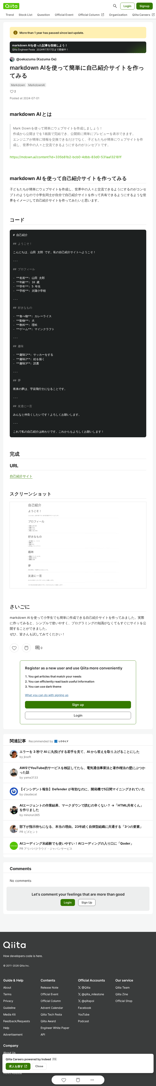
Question (43, 14)
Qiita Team (122, 987)
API (43, 1034)
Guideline (9, 1007)
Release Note (49, 987)
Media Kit (9, 1014)
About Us (9, 1052)
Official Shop (123, 1001)
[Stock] (26, 647)
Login (127, 6)
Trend (10, 14)
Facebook (84, 1007)
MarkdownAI (36, 85)
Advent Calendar (52, 1007)
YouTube (83, 1014)
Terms (7, 994)
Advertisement (13, 1034)
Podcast (83, 1021)
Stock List (25, 14)
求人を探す (18, 1066)
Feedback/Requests (16, 1021)
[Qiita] (11, 6)
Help (6, 1027)
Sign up (78, 705)
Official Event (64, 14)
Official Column (91, 15)
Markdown (18, 85)
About (7, 987)
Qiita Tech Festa (51, 1014)
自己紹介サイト (21, 476)
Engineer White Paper (55, 1027)
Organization (118, 14)
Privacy (8, 1001)
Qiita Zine (121, 994)
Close (39, 1066)
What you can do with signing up (46, 695)
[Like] (14, 647)
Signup (145, 6)
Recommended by (41, 741)
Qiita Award (48, 1021)
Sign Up (86, 902)
